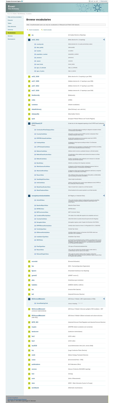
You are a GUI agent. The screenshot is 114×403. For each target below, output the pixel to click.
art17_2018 (35, 90)
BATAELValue (40, 208)
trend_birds (40, 64)
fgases (34, 271)
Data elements (12, 26)
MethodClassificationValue (44, 154)
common (35, 104)
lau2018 (34, 345)
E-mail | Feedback (13, 397)
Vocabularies (12, 33)
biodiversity (36, 95)
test (33, 374)
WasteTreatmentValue (42, 190)
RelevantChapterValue (43, 254)
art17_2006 (35, 81)
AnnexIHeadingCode (42, 303)
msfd (33, 355)
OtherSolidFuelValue (42, 170)
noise (33, 359)
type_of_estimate (41, 67)
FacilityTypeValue (41, 229)
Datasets (10, 20)
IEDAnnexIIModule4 (38, 315)
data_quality (40, 47)
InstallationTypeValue (42, 236)
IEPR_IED (35, 322)
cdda (33, 100)
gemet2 (34, 275)
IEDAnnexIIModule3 (38, 309)
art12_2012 (35, 39)
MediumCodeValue (42, 151)
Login (91, 1)
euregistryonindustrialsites (41, 195)
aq (32, 35)
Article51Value (40, 200)
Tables (9, 23)
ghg (33, 280)
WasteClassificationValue (43, 187)
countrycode (40, 44)
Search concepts (47, 29)
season (39, 61)
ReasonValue (40, 175)
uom (33, 378)
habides (34, 285)
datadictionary (36, 109)
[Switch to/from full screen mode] (97, 1)
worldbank (35, 388)
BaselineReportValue (42, 205)
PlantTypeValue (41, 246)
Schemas (10, 29)
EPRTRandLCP (37, 123)
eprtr (33, 118)
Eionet (14, 13)
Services (10, 36)
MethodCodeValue (42, 158)
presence (39, 57)
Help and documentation (15, 17)
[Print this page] (95, 1)
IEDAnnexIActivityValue (43, 232)
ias (33, 289)
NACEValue (40, 240)
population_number (42, 54)
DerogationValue (41, 222)
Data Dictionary (21, 13)
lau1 (33, 336)
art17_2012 (35, 86)
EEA (15, 1)
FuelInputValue (41, 142)
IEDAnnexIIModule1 (38, 299)
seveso (34, 369)
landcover (35, 331)
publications (36, 364)
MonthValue (40, 163)
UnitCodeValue (41, 182)
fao (33, 266)
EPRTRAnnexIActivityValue (44, 225)
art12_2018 (35, 76)
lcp (33, 350)
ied (33, 294)
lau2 (33, 341)
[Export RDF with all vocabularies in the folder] (104, 40)
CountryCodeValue (42, 134)
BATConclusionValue (42, 212)
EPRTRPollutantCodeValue (44, 138)
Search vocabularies (34, 29)
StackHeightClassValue (43, 179)
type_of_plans (40, 71)
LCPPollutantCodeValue (43, 147)
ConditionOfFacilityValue (43, 215)
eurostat (34, 261)
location (39, 51)
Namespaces (11, 39)
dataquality (35, 114)
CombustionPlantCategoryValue (45, 129)
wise (33, 383)
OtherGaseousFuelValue (43, 166)
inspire (34, 327)
